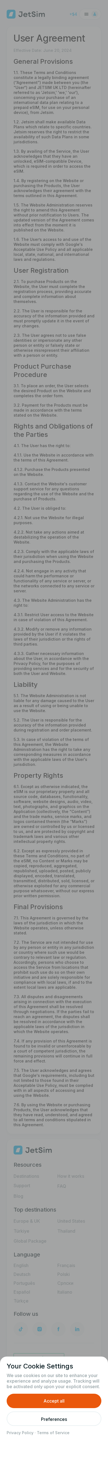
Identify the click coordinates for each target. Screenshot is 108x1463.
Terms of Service (53, 1432)
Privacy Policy (20, 1432)
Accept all (54, 1401)
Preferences (54, 1419)
